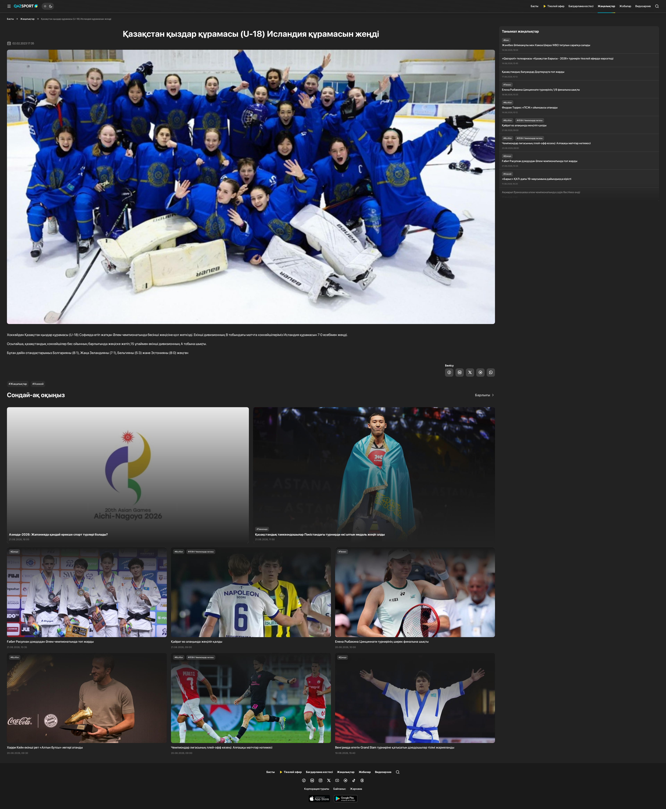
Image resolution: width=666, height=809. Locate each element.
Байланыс (339, 788)
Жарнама (356, 788)
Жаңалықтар (606, 6)
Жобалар (625, 6)
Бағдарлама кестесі (581, 6)
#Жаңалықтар (18, 384)
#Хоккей (38, 384)
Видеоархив (643, 6)
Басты (534, 6)
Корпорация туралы (316, 788)
